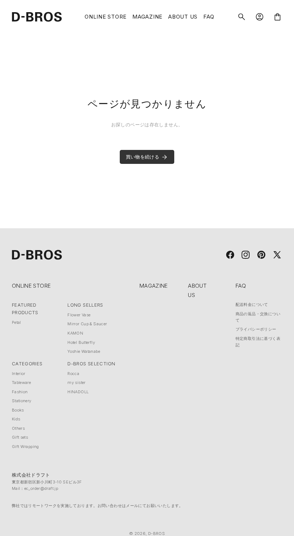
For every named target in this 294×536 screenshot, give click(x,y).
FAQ (208, 16)
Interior (18, 373)
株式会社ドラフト (31, 475)
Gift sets (20, 437)
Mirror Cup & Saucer (87, 323)
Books (18, 410)
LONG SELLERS (85, 305)
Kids (16, 419)
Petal (16, 322)
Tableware (21, 382)
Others (18, 428)
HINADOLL (78, 391)
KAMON (75, 333)
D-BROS (156, 533)
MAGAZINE (147, 16)
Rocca (73, 373)
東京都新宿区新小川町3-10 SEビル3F (47, 481)
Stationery (22, 400)
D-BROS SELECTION (91, 363)
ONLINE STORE (106, 16)
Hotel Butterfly (81, 342)
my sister (76, 382)
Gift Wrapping (25, 446)
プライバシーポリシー (256, 329)
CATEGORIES (27, 363)
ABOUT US (183, 16)
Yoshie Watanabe (83, 351)
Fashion (20, 391)
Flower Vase (78, 314)
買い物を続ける (143, 157)
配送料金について (252, 304)
